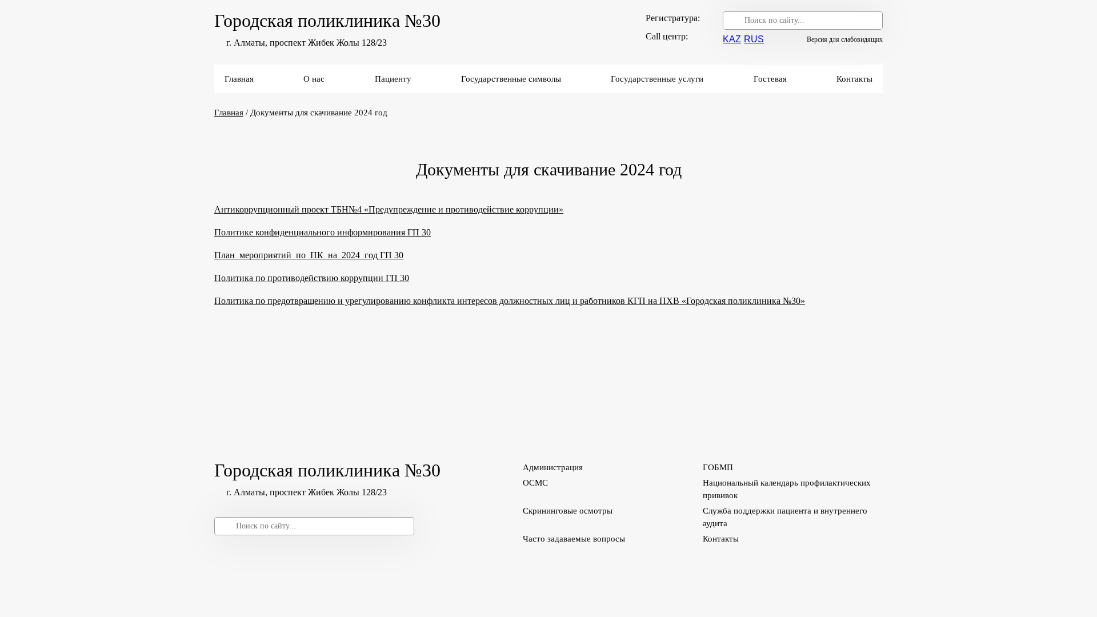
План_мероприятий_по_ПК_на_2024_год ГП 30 (308, 255)
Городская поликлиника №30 (327, 20)
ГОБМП (718, 467)
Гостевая (770, 78)
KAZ (732, 39)
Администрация (553, 467)
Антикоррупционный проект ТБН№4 (289, 209)
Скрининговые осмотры (567, 510)
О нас (314, 78)
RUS (754, 39)
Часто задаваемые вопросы (574, 538)
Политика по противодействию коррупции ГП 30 (311, 278)
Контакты (854, 78)
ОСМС (535, 482)
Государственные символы (511, 78)
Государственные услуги (657, 78)
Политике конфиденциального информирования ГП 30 (322, 232)
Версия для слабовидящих (845, 39)
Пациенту (393, 78)
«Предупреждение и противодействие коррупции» (463, 209)
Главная (239, 78)
